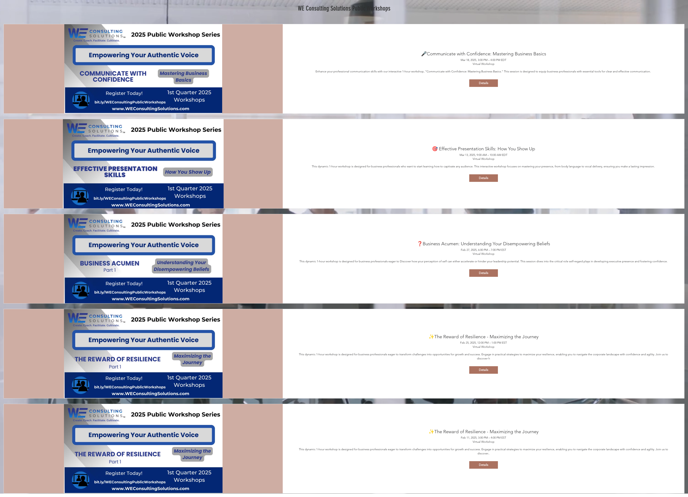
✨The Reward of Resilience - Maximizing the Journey (484, 337)
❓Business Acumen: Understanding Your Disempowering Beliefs (483, 244)
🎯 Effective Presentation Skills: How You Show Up (483, 149)
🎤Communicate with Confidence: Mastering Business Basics (483, 54)
